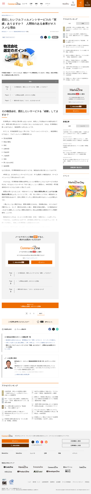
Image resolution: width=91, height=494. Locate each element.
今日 (70, 23)
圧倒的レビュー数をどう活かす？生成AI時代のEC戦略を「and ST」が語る (46, 418)
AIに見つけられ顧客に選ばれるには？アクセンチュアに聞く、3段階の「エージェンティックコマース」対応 (76, 161)
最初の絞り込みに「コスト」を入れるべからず (27, 100)
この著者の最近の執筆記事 (21, 374)
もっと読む (8, 349)
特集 (41, 3)
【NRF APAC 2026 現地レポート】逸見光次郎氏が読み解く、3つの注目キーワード (46, 405)
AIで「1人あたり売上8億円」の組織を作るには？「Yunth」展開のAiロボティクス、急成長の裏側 (17, 400)
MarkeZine (5, 453)
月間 (83, 23)
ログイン (42, 262)
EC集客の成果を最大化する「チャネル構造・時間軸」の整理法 (16, 420)
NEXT (40, 313)
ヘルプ (29, 482)
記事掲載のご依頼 (76, 445)
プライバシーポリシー (78, 482)
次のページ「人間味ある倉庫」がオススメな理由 (30, 305)
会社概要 (58, 482)
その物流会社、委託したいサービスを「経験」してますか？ (31, 87)
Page (7, 95)
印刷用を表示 (8, 329)
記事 (31, 3)
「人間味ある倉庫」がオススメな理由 (24, 95)
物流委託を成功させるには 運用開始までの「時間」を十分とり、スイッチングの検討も (31, 340)
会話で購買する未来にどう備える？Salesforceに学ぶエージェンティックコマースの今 (16, 413)
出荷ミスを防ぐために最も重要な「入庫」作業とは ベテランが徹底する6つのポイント (30, 342)
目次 (30, 81)
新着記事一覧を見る (76, 167)
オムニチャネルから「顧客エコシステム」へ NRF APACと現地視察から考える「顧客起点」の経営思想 (46, 411)
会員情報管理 (45, 482)
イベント (47, 3)
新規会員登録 (19, 262)
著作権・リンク (36, 482)
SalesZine (19, 453)
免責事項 (52, 482)
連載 (36, 3)
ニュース (24, 3)
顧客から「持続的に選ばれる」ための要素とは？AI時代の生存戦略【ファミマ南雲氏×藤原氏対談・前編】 (46, 398)
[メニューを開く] (3, 3)
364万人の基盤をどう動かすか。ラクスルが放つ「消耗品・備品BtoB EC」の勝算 (46, 392)
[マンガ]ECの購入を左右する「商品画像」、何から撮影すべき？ (15, 407)
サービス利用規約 (66, 482)
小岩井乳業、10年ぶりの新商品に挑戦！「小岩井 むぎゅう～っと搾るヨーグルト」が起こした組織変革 (17, 393)
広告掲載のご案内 (76, 441)
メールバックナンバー (31, 258)
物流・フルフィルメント (8, 37)
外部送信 (87, 482)
